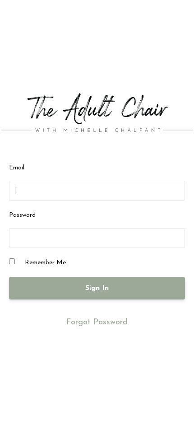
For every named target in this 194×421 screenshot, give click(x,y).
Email (16, 167)
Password (22, 215)
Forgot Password (97, 322)
